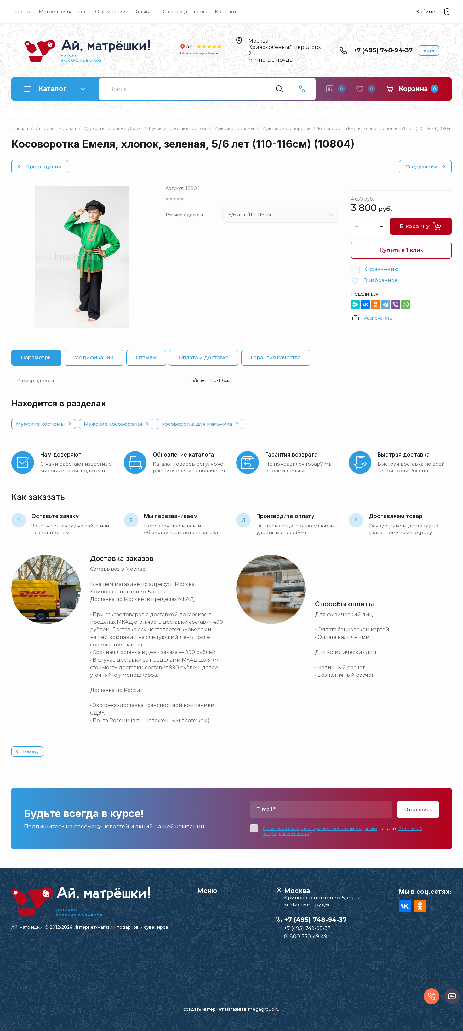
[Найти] (279, 89)
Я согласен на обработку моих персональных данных (320, 828)
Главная (21, 12)
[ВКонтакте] (365, 304)
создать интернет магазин (213, 1009)
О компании (110, 12)
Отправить (418, 809)
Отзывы (143, 12)
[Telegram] (385, 304)
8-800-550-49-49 (305, 937)
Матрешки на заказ (63, 12)
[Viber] (395, 304)
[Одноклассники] (375, 304)
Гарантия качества (276, 358)
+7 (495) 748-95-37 (307, 928)
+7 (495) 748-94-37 (383, 50)
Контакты (226, 12)
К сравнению (381, 269)
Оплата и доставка (183, 12)
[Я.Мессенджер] (355, 304)
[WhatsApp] (405, 304)
